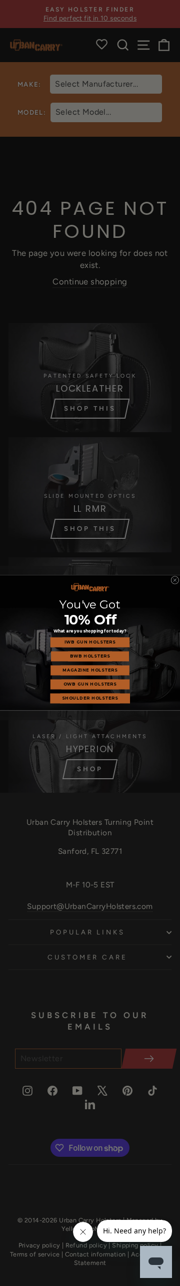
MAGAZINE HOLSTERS (90, 670)
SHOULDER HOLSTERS (90, 698)
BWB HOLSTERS (90, 656)
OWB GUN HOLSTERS (90, 684)
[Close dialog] (175, 580)
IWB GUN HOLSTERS (90, 642)
